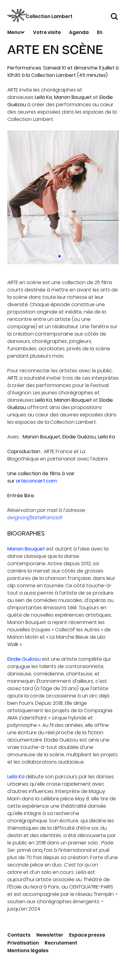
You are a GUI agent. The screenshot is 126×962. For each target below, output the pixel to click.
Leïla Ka (15, 776)
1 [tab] (48, 255)
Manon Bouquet (26, 548)
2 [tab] (58, 255)
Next (108, 197)
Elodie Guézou (24, 659)
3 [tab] (68, 255)
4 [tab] (78, 255)
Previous (18, 197)
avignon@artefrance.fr (35, 517)
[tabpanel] (63, 197)
